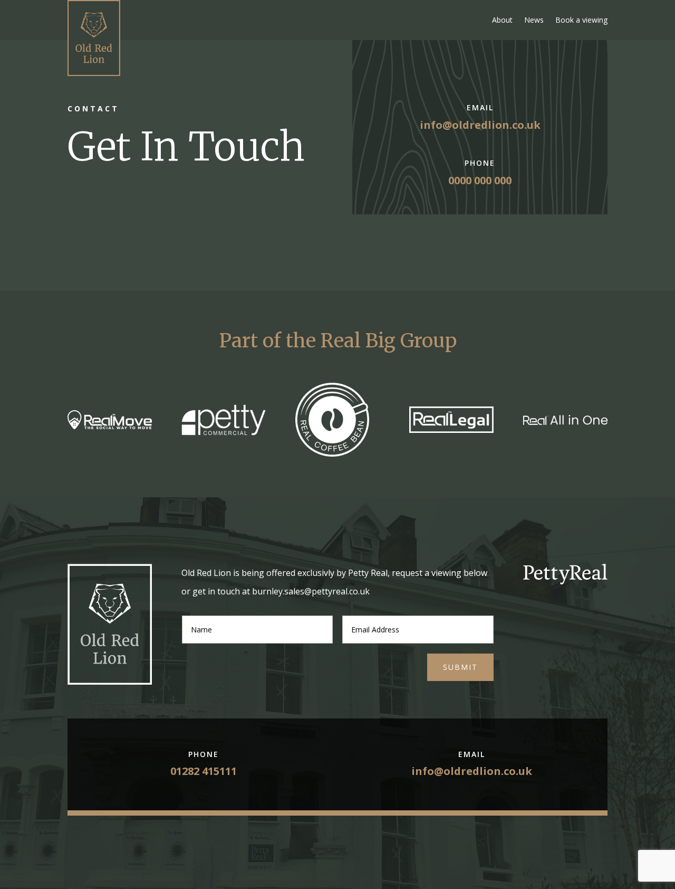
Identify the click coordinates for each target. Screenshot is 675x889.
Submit (460, 667)
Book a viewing (581, 20)
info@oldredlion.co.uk (480, 125)
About (502, 20)
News (534, 20)
